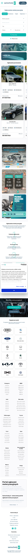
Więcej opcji (13, 38)
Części (16, 13)
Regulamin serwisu (14, 525)
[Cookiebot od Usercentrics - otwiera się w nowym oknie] (21, 265)
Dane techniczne (14, 536)
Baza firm (14, 538)
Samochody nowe (14, 542)
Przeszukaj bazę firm (14, 307)
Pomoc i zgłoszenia (14, 515)
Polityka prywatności (14, 523)
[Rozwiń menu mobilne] (2, 3)
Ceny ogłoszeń (14, 519)
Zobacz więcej (14, 505)
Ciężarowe (22, 13)
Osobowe (5, 13)
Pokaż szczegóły (20, 286)
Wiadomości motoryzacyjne (14, 535)
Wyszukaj (14, 34)
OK (14, 290)
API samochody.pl (14, 521)
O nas (14, 517)
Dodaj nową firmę (14, 311)
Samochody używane (14, 540)
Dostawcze (10, 13)
